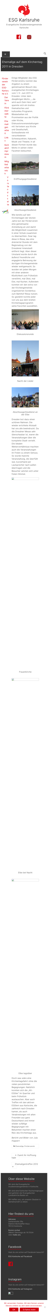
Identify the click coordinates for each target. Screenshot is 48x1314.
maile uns (16, 1235)
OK (13, 1309)
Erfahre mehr (29, 1309)
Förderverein (29, 1146)
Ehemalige (19, 1146)
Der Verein (6, 100)
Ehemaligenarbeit (6, 127)
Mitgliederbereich (6, 167)
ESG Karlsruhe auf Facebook (20, 1256)
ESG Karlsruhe (24, 20)
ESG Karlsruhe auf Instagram (20, 1289)
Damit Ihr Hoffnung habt (24, 1156)
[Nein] (45, 1307)
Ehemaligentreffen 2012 (25, 1165)
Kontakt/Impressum (6, 151)
